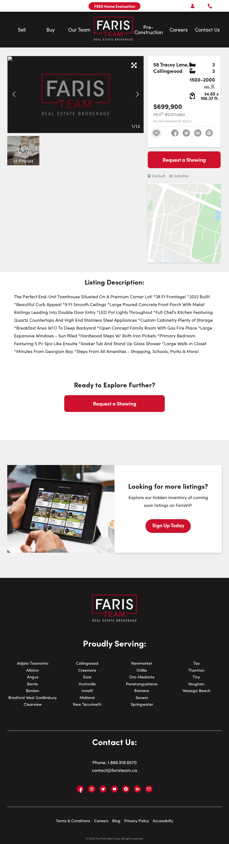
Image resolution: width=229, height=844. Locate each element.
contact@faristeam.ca (114, 770)
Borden (32, 690)
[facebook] (174, 133)
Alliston (32, 670)
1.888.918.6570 (122, 762)
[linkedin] (197, 133)
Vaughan (196, 683)
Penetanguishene (142, 683)
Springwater (142, 704)
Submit (99, 243)
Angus (32, 677)
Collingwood (87, 663)
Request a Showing (184, 159)
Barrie (32, 683)
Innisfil (87, 690)
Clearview (33, 704)
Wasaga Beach (196, 690)
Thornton (196, 670)
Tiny (196, 677)
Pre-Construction (148, 30)
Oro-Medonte (141, 677)
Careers (179, 29)
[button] (14, 94)
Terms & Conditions (73, 820)
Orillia (142, 670)
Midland (87, 697)
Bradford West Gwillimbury (32, 697)
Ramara (141, 690)
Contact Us (207, 29)
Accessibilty (163, 820)
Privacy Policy (136, 820)
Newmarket (141, 663)
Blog (116, 820)
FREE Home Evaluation (114, 6)
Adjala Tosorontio (32, 663)
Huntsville (87, 683)
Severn (142, 697)
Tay (196, 663)
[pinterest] (209, 133)
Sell (22, 29)
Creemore (87, 670)
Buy (50, 29)
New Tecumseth (87, 704)
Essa (87, 677)
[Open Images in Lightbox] (134, 65)
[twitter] (186, 133)
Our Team (79, 29)
